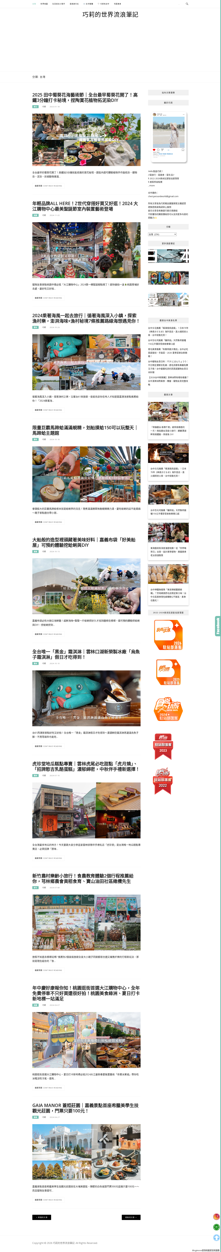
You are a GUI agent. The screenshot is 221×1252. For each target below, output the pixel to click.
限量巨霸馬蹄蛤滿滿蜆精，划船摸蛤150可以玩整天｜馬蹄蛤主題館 (85, 430)
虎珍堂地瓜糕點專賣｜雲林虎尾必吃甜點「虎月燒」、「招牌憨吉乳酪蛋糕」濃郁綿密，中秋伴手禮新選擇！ (86, 766)
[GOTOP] (216, 1237)
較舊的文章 (43, 1217)
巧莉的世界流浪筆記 (110, 14)
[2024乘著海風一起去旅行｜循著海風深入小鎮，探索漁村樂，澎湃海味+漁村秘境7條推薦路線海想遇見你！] (86, 361)
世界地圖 (44, 4)
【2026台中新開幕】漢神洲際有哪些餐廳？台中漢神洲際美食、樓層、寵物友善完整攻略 (168, 381)
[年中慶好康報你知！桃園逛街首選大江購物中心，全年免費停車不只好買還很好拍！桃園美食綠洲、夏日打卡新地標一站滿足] (86, 1039)
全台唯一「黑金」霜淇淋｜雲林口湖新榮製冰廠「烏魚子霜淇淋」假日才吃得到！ (86, 654)
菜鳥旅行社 (74, 4)
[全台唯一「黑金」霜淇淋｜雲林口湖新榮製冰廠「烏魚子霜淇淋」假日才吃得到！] (86, 698)
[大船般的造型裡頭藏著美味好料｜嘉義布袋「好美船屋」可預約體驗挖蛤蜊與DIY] (86, 586)
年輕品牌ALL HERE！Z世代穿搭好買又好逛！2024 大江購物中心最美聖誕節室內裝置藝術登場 (85, 206)
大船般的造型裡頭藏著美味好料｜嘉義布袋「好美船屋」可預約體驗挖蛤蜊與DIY (83, 542)
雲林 (35, 327)
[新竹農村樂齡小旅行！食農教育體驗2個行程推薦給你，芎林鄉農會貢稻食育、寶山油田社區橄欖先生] (86, 922)
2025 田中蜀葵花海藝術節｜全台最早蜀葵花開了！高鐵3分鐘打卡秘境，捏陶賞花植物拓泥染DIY (85, 97)
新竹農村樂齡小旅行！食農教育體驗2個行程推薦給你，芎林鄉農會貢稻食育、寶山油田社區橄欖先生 (82, 878)
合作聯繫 (89, 4)
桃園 (35, 215)
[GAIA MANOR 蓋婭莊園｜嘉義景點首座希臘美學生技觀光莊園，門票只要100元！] (86, 1151)
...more (151, 185)
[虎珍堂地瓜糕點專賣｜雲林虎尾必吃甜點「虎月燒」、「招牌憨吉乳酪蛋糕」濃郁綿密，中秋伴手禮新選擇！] (86, 810)
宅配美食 (117, 4)
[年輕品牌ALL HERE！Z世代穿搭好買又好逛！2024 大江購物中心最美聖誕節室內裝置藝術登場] (86, 250)
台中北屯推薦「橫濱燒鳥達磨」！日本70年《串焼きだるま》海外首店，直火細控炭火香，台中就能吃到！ (168, 331)
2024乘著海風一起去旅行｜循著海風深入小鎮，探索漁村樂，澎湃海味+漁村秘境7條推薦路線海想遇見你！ (86, 318)
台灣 (34, 4)
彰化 (35, 107)
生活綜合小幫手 (58, 4)
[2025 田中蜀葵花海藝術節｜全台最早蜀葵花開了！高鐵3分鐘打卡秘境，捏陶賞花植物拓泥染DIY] (86, 139)
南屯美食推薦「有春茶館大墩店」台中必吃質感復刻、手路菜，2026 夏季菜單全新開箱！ (168, 353)
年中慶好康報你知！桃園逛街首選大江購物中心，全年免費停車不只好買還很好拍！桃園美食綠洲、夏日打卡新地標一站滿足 (86, 993)
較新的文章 (130, 1217)
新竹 (35, 888)
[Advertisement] (110, 49)
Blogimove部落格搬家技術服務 (205, 1250)
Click (218, 626)
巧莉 (44, 106)
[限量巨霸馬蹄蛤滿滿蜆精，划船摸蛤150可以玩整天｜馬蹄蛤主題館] (86, 474)
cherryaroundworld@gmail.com (163, 196)
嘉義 (35, 552)
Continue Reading (52, 186)
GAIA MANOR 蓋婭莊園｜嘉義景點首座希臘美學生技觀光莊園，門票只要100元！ (85, 1108)
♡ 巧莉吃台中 (103, 4)
